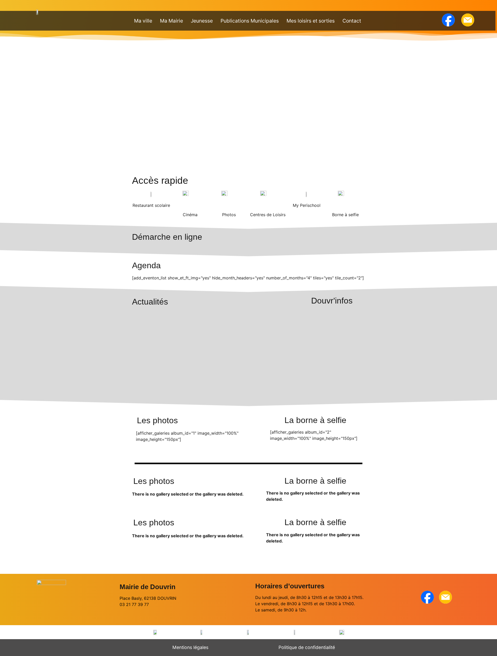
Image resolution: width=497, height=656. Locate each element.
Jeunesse (202, 21)
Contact (351, 21)
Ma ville (143, 21)
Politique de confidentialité (307, 647)
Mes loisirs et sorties (311, 21)
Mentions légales (190, 647)
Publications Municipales (250, 21)
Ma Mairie (171, 21)
